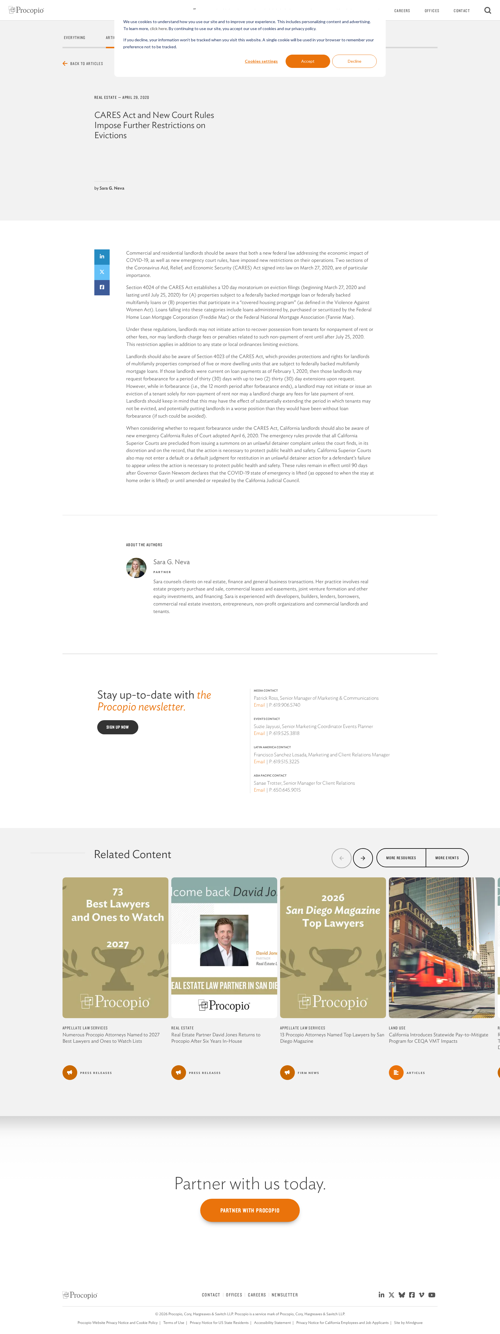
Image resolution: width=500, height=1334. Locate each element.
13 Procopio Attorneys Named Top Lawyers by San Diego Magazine (332, 1038)
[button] (342, 858)
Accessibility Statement (272, 1322)
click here (158, 28)
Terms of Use (173, 1322)
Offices (432, 10)
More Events (447, 857)
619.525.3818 (286, 733)
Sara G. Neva (112, 188)
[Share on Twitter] (102, 272)
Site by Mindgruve (408, 1322)
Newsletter (285, 1295)
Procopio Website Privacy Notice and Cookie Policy (118, 1322)
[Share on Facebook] (102, 287)
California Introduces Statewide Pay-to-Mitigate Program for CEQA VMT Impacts (438, 1038)
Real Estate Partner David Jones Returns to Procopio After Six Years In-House (215, 1038)
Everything (75, 37)
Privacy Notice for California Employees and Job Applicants (342, 1322)
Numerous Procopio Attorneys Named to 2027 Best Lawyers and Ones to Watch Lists (111, 1038)
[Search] (487, 10)
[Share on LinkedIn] (102, 257)
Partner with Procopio (250, 1210)
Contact (462, 10)
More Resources (401, 857)
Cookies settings (261, 61)
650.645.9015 (287, 790)
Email (259, 705)
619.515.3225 (286, 761)
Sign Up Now (117, 727)
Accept (308, 61)
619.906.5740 (286, 705)
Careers (402, 10)
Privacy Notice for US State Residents (219, 1322)
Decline (354, 61)
